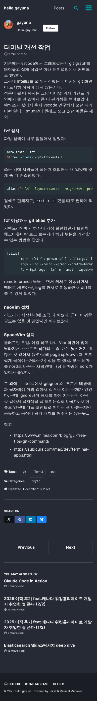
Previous (26, 547)
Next (70, 547)
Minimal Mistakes (71, 691)
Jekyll (52, 691)
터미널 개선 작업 (27, 47)
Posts (59, 7)
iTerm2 (38, 471)
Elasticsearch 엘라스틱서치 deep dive (39, 645)
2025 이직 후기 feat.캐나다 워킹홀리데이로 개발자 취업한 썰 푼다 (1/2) (48, 624)
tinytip (36, 481)
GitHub (14, 684)
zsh (52, 471)
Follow (50, 28)
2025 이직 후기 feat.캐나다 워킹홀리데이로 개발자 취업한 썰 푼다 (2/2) (48, 601)
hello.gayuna (16, 7)
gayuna (24, 22)
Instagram (38, 684)
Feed (60, 684)
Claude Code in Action (25, 580)
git (24, 471)
